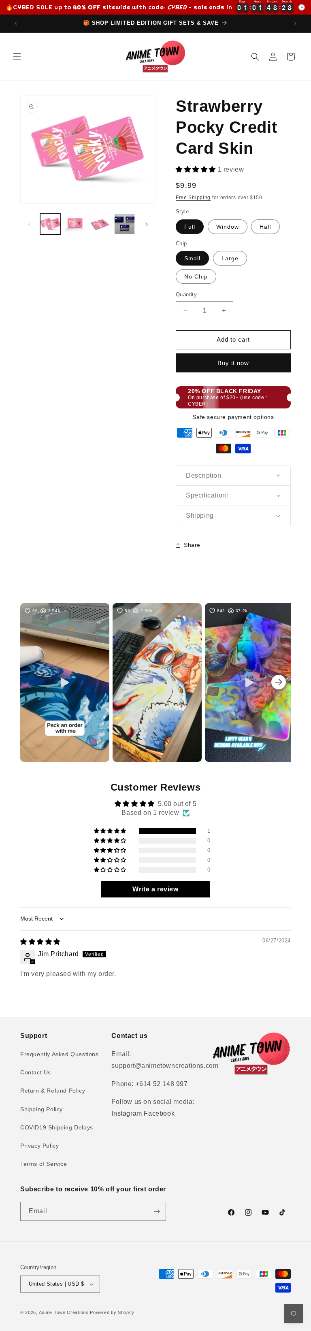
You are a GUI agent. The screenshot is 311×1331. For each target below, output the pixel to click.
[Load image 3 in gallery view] (99, 224)
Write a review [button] (155, 889)
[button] (17, 57)
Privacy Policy (39, 1145)
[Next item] (279, 682)
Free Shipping (193, 197)
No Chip (196, 276)
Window (227, 226)
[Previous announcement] (16, 23)
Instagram (126, 1113)
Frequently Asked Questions (59, 1054)
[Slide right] (147, 224)
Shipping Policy (41, 1109)
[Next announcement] (295, 23)
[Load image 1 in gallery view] (50, 224)
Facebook (159, 1113)
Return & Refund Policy (52, 1090)
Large (230, 258)
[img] (40, 941)
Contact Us (35, 1072)
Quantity (186, 294)
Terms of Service (43, 1164)
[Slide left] (29, 224)
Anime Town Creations (64, 1312)
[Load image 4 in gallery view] (124, 224)
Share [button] (192, 545)
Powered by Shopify (112, 1312)
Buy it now (233, 362)
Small (192, 258)
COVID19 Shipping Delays (56, 1127)
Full (189, 226)
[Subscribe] (157, 1211)
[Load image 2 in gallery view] (75, 224)
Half (265, 226)
